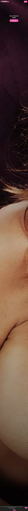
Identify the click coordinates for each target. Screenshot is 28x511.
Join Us (14, 20)
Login (25, 1)
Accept (26, 507)
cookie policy (13, 508)
